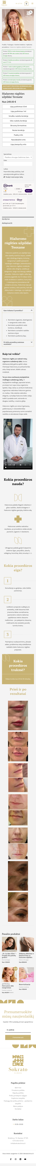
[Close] (32, 564)
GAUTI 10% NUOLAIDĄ (18, 593)
